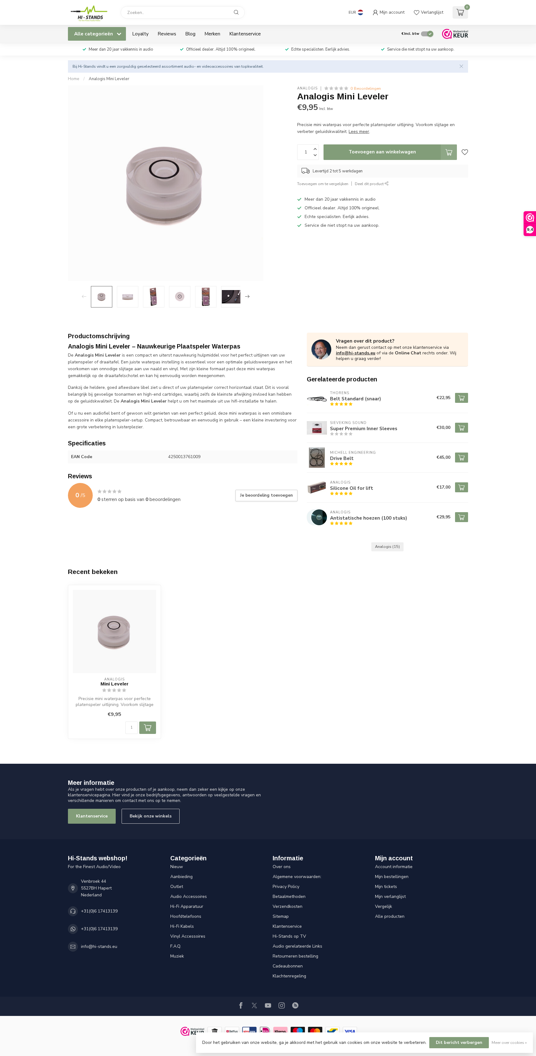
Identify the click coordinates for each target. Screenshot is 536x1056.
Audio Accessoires (188, 896)
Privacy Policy (286, 887)
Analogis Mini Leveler (109, 79)
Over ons (282, 867)
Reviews (167, 33)
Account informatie (394, 867)
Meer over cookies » (509, 1042)
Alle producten (389, 916)
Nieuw (176, 867)
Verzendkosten (287, 906)
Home (73, 79)
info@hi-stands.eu (355, 353)
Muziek (177, 956)
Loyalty (140, 33)
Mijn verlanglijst (390, 896)
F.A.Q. (175, 946)
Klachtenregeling (289, 976)
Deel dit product (370, 183)
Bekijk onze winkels (151, 816)
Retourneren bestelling (295, 956)
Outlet (176, 887)
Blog (190, 33)
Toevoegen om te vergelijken (322, 183)
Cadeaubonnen (288, 966)
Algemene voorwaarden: (297, 877)
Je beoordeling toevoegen (266, 495)
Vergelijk (383, 906)
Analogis (307, 88)
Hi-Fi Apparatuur (186, 906)
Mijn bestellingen (392, 877)
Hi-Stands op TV (289, 936)
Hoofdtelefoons (185, 916)
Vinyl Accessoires (187, 936)
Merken (212, 33)
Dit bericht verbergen (459, 1042)
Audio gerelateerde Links (297, 946)
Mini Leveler (114, 683)
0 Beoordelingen (366, 88)
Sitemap (281, 916)
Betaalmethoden (289, 896)
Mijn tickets (386, 887)
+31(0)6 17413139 (99, 911)
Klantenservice (245, 33)
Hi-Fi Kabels (182, 926)
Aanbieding (181, 877)
